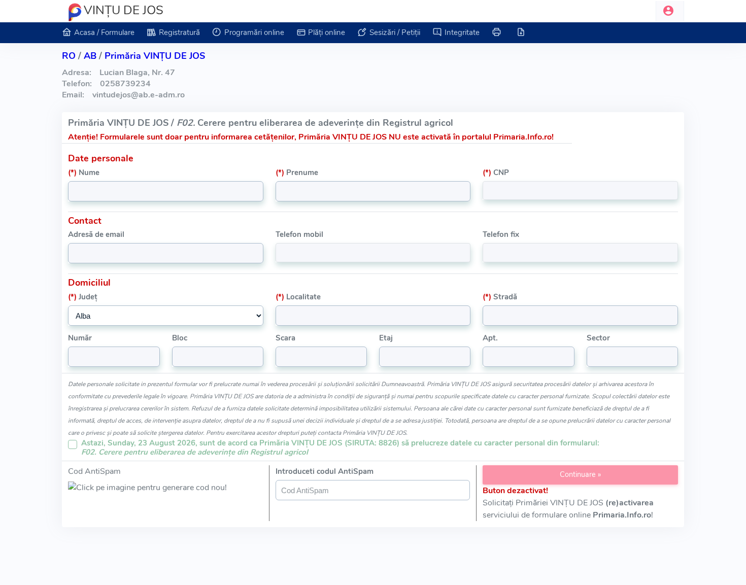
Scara (285, 337)
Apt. (490, 337)
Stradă (500, 296)
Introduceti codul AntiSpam (325, 471)
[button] (670, 11)
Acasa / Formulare (104, 32)
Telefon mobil (299, 234)
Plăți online (326, 32)
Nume (83, 172)
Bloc (179, 337)
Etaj (386, 337)
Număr (80, 337)
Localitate (298, 296)
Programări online (254, 32)
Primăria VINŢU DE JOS (155, 56)
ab (90, 56)
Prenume (297, 172)
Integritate (462, 32)
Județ (82, 296)
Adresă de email (96, 234)
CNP (496, 172)
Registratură (179, 32)
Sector (598, 337)
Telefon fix (501, 234)
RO (69, 56)
